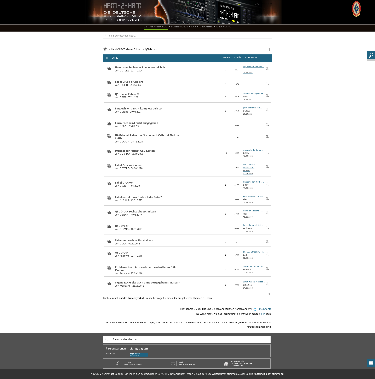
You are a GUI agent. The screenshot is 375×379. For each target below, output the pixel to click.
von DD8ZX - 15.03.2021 (136, 124)
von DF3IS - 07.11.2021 (127, 96)
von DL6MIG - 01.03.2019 (128, 227)
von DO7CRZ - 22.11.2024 (140, 69)
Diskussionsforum (156, 26)
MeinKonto (265, 308)
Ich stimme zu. (276, 373)
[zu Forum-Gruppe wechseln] (108, 68)
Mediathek (206, 26)
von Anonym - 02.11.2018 (129, 254)
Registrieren (135, 353)
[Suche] (371, 58)
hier (262, 313)
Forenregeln (179, 26)
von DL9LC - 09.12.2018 (134, 242)
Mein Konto (223, 26)
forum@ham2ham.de (186, 364)
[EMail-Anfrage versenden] (371, 366)
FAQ (193, 26)
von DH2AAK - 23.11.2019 (138, 199)
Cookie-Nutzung (255, 373)
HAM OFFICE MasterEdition (126, 49)
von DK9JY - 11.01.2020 (127, 184)
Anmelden (134, 356)
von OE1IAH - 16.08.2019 (135, 213)
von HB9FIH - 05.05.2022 (129, 83)
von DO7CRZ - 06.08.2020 (129, 167)
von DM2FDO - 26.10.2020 (135, 152)
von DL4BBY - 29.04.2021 (138, 110)
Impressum (110, 354)
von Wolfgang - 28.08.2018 (147, 284)
